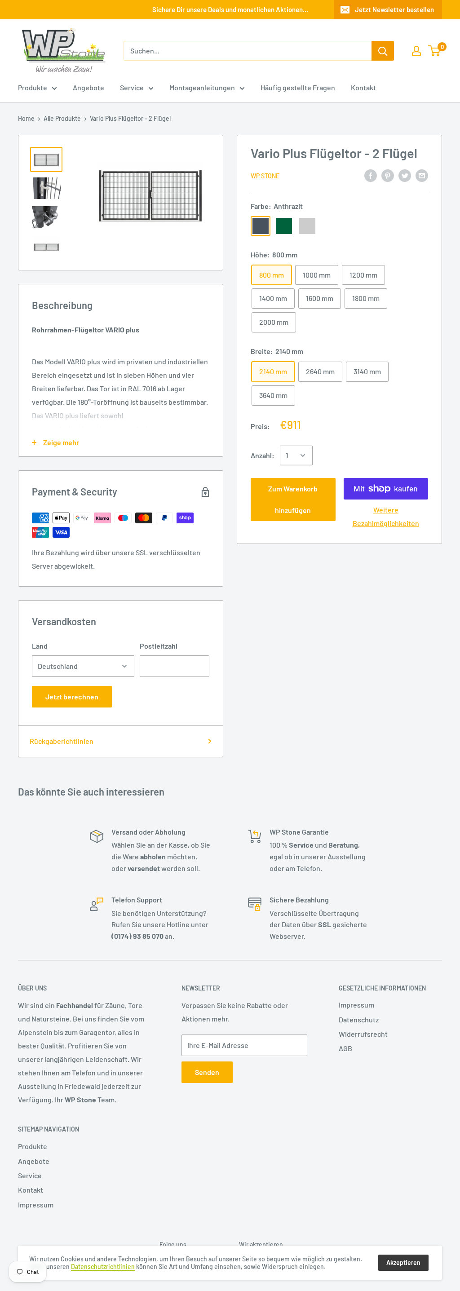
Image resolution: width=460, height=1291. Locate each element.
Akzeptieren (403, 1262)
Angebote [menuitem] (88, 87)
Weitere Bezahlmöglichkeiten (386, 516)
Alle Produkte (62, 118)
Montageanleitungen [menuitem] (202, 87)
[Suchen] (383, 51)
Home (26, 118)
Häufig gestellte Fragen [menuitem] (298, 87)
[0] (434, 50)
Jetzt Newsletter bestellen (394, 9)
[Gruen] (284, 226)
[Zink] (307, 226)
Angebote (33, 1161)
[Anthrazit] (260, 226)
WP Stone (265, 176)
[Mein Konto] (416, 51)
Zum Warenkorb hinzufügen (293, 499)
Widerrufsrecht (363, 1034)
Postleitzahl (158, 645)
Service (30, 1175)
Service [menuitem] (132, 87)
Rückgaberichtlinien (61, 741)
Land (40, 645)
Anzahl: (262, 455)
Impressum (356, 1004)
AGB (345, 1048)
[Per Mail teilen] (422, 175)
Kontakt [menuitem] (363, 87)
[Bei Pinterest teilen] (387, 175)
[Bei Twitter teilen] (404, 175)
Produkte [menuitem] (32, 87)
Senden (207, 1072)
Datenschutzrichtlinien (103, 1266)
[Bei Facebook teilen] (370, 175)
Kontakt (30, 1189)
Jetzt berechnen (71, 696)
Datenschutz (359, 1019)
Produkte (32, 1146)
